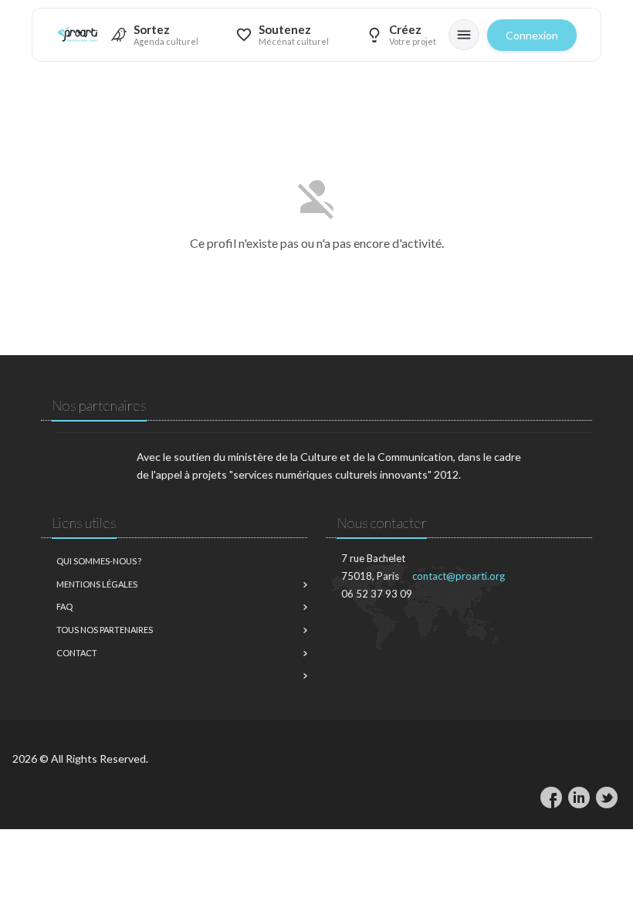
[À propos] (464, 34)
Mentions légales (96, 584)
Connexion (532, 35)
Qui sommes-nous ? (98, 561)
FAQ (64, 606)
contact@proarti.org (458, 576)
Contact (76, 653)
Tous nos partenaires (104, 630)
